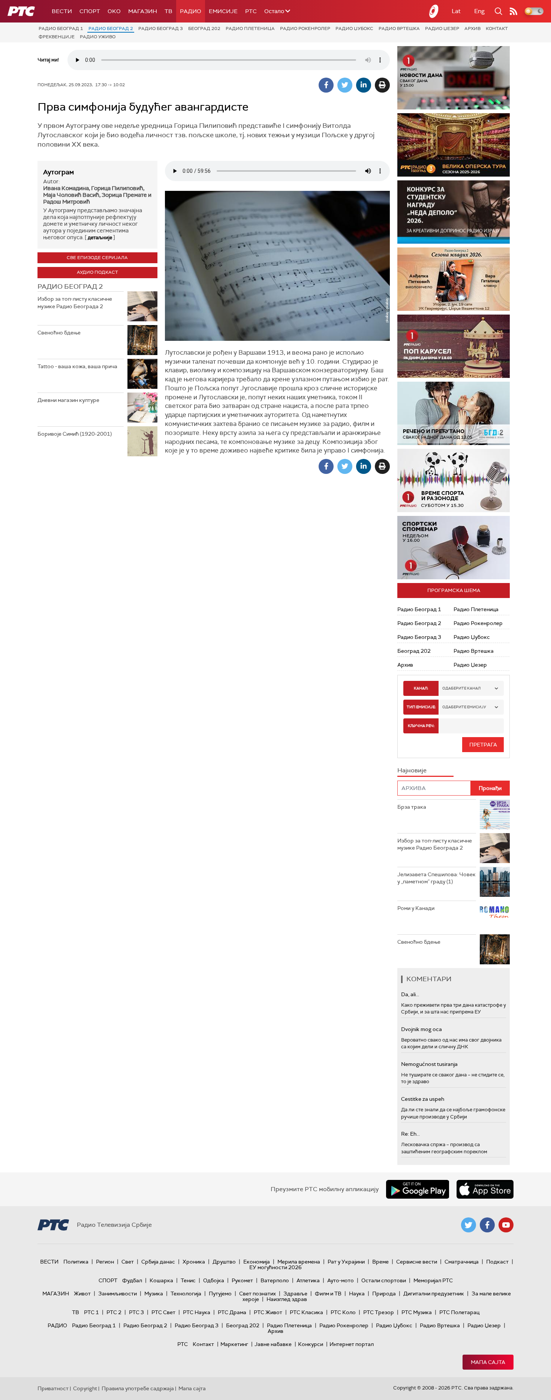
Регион (105, 1261)
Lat (456, 11)
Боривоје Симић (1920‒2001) (74, 433)
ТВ (168, 11)
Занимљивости (117, 1293)
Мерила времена (298, 1261)
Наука (357, 1293)
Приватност (53, 1388)
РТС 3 (136, 1312)
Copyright (85, 1388)
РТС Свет (163, 1312)
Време (380, 1261)
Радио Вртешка (399, 28)
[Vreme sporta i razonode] (453, 480)
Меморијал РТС (433, 1280)
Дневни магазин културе (68, 400)
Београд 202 (204, 28)
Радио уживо (97, 37)
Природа (384, 1293)
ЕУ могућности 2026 (275, 1267)
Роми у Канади (415, 908)
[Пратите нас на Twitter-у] (468, 1224)
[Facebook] (326, 85)
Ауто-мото (340, 1280)
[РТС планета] (434, 11)
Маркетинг (234, 1344)
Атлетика (308, 1280)
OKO (114, 11)
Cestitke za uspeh (422, 1099)
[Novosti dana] (453, 77)
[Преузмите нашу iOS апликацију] (485, 1189)
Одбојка (213, 1280)
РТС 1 (91, 1312)
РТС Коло (343, 1312)
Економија (256, 1261)
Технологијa (186, 1293)
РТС (251, 11)
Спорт (89, 11)
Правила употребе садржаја (138, 1388)
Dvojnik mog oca (421, 1029)
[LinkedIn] (363, 85)
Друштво (224, 1261)
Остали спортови (383, 1280)
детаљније (100, 237)
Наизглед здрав (287, 1299)
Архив (472, 28)
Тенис (188, 1280)
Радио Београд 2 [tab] (70, 286)
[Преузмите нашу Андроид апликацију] (417, 1189)
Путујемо (220, 1293)
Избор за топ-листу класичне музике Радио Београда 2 (74, 302)
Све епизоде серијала (97, 258)
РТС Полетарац (459, 1312)
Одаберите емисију (464, 706)
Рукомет (242, 1280)
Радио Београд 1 (61, 28)
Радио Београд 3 (160, 28)
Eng (479, 11)
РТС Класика (306, 1312)
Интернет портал (351, 1344)
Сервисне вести (416, 1261)
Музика (153, 1293)
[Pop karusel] (453, 346)
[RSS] (513, 11)
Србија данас (158, 1261)
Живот (82, 1293)
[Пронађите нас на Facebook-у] (487, 1224)
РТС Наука (196, 1312)
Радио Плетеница (250, 28)
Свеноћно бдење (59, 332)
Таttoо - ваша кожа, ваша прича (77, 366)
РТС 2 (113, 1312)
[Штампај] (382, 85)
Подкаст (497, 1261)
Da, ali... (410, 994)
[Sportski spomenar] (453, 547)
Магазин (142, 11)
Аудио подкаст (97, 272)
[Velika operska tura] (453, 145)
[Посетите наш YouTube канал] (506, 1224)
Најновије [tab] (412, 770)
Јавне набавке (273, 1344)
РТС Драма (232, 1312)
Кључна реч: (421, 725)
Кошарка (161, 1280)
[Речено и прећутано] (453, 413)
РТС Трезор (378, 1312)
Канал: (421, 688)
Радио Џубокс (354, 28)
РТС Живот (268, 1312)
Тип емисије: (421, 706)
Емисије (223, 11)
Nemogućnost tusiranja (429, 1064)
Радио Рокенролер (305, 28)
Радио (190, 11)
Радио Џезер (442, 28)
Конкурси (310, 1344)
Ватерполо (275, 1280)
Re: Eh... (410, 1133)
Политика (75, 1261)
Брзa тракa (411, 806)
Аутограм (58, 172)
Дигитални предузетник (433, 1293)
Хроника (194, 1261)
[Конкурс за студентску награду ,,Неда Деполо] (453, 212)
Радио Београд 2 (110, 28)
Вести (62, 11)
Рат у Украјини (346, 1261)
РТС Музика (416, 1312)
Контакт (497, 28)
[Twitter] (344, 85)
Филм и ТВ (328, 1293)
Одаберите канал (461, 688)
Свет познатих (257, 1293)
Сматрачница (462, 1261)
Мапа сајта (488, 1362)
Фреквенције (57, 37)
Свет (127, 1261)
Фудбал (132, 1280)
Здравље (295, 1293)
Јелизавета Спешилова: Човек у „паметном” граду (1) (436, 878)
